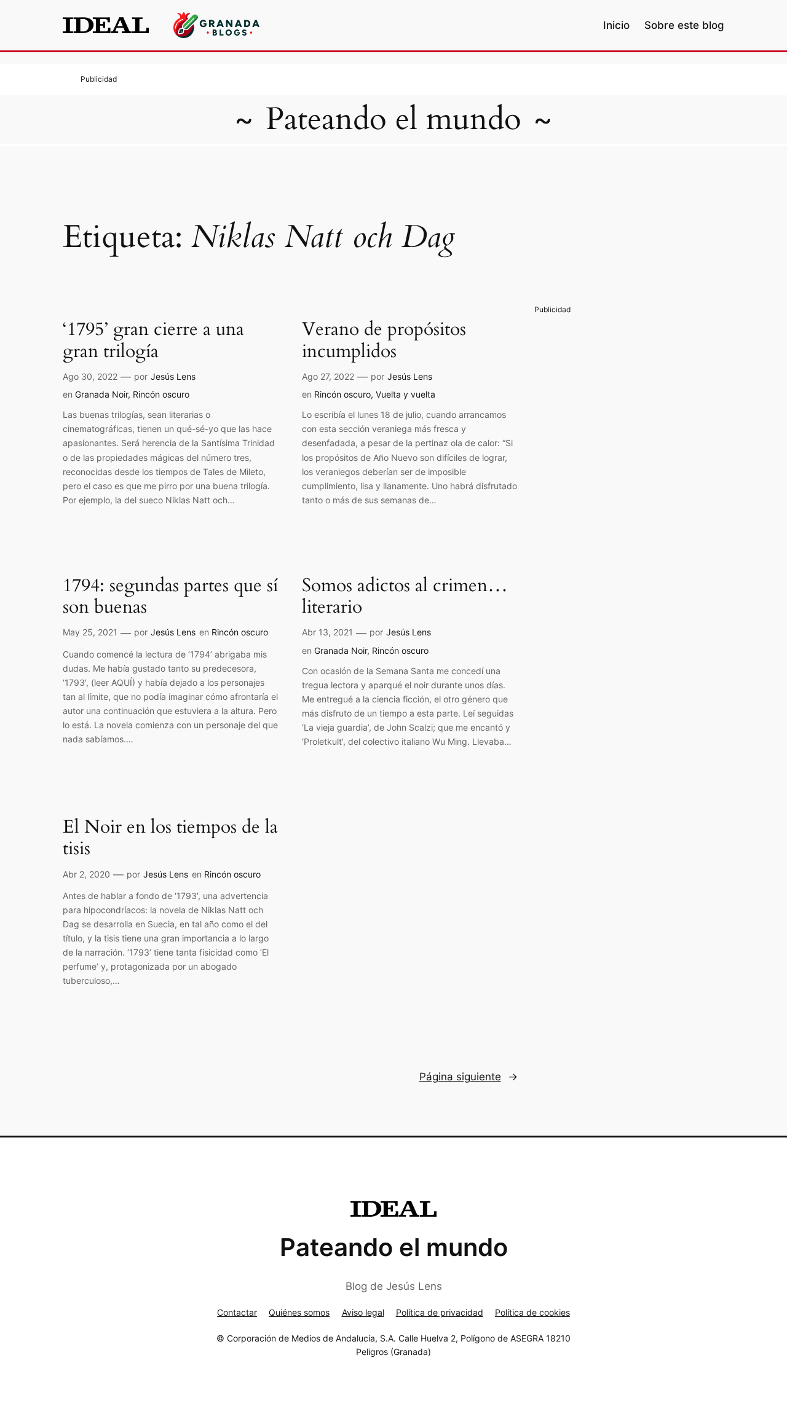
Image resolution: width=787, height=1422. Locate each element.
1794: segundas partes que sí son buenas (170, 597)
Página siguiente (468, 1076)
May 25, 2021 (90, 632)
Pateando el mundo (393, 119)
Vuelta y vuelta (405, 394)
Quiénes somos (299, 1312)
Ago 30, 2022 (90, 376)
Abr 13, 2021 (327, 632)
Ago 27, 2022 (328, 376)
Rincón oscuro (161, 394)
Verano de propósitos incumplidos (384, 341)
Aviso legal (363, 1312)
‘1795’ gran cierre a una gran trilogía (153, 341)
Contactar (237, 1312)
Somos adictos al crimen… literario (405, 597)
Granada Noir (101, 394)
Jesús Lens (173, 376)
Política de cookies (532, 1312)
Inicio (616, 25)
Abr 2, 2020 (86, 874)
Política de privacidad (439, 1312)
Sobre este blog (684, 25)
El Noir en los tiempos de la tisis (170, 838)
